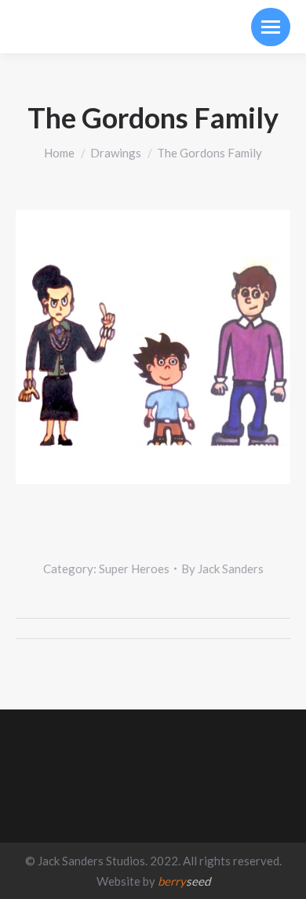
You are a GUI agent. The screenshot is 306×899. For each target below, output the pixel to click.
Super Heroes (134, 568)
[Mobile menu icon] (270, 27)
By (222, 568)
